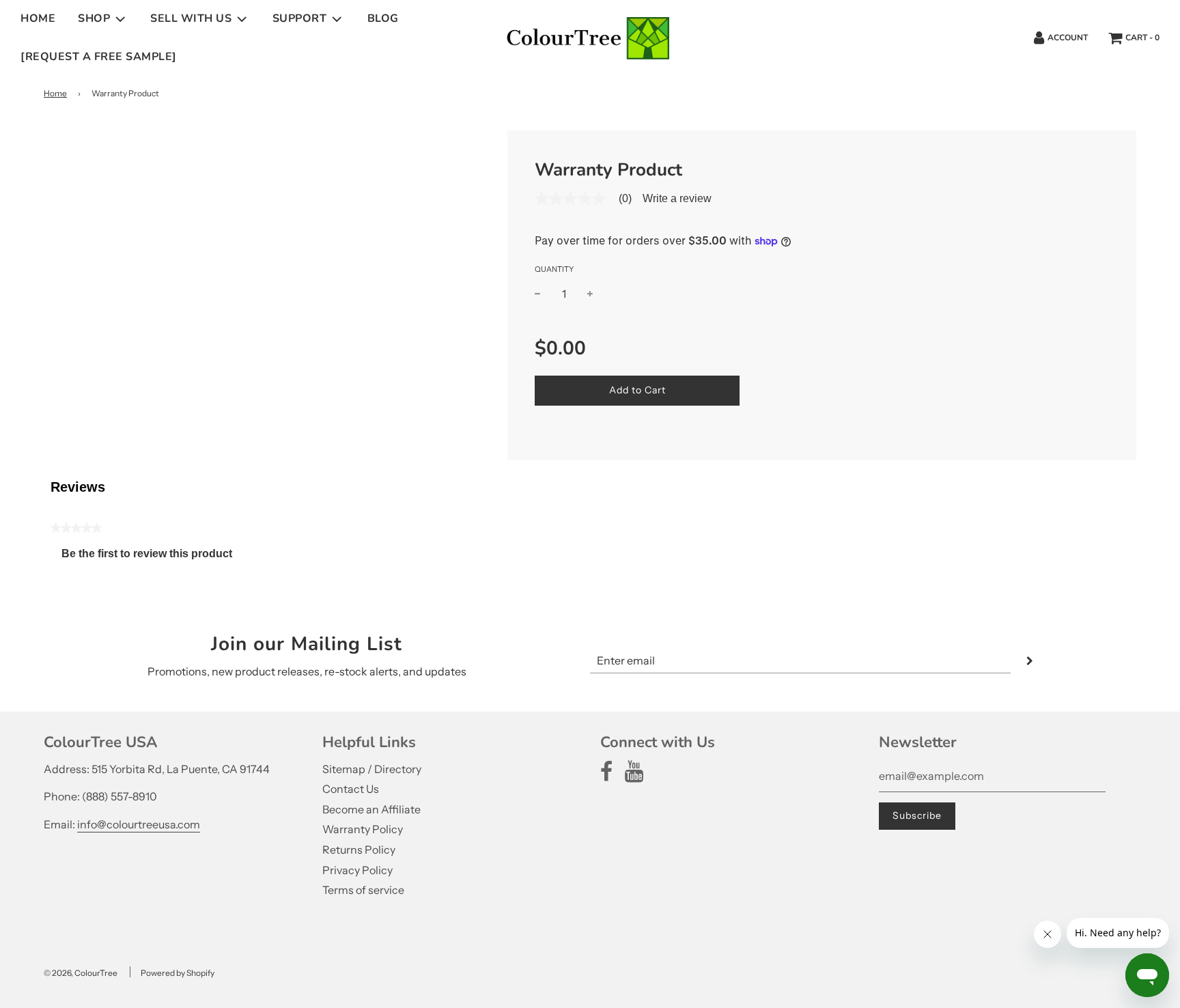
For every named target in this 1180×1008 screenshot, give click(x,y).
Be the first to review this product (152, 557)
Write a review (677, 198)
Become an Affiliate (371, 809)
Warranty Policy (362, 829)
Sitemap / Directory (371, 769)
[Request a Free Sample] (98, 56)
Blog (383, 18)
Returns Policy (358, 849)
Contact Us (350, 789)
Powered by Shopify (177, 973)
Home (37, 18)
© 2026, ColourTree (80, 973)
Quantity (554, 269)
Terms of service (363, 890)
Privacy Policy (357, 870)
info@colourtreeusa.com (138, 824)
